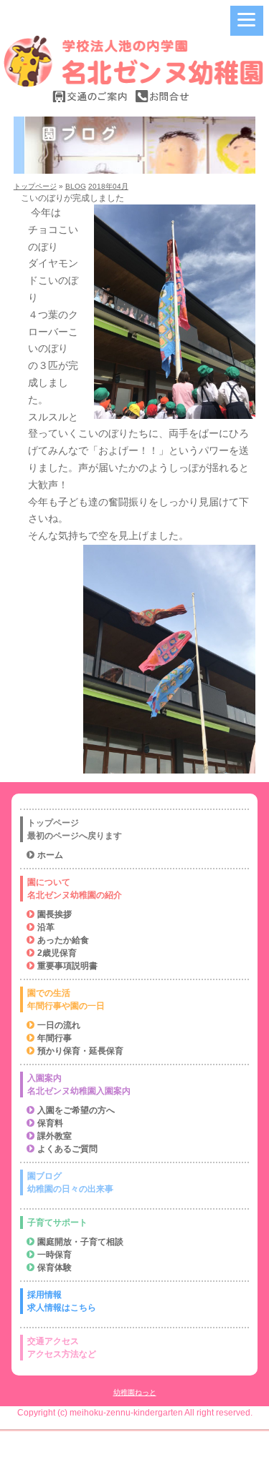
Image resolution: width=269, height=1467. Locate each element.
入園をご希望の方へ (76, 1110)
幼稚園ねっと (134, 1392)
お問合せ (162, 96)
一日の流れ (58, 1025)
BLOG (75, 186)
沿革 (46, 927)
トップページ (35, 186)
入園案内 (79, 1084)
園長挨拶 (54, 914)
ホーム (50, 855)
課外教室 (54, 1136)
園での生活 (66, 999)
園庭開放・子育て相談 (80, 1242)
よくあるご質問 (67, 1149)
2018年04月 (108, 186)
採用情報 (61, 1301)
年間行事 (54, 1038)
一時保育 (54, 1255)
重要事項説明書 (67, 966)
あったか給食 (63, 940)
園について (74, 888)
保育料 (50, 1123)
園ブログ (70, 1182)
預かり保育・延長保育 (80, 1051)
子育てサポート (57, 1222)
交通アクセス (61, 1347)
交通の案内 (90, 96)
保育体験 (54, 1268)
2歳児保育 (57, 953)
